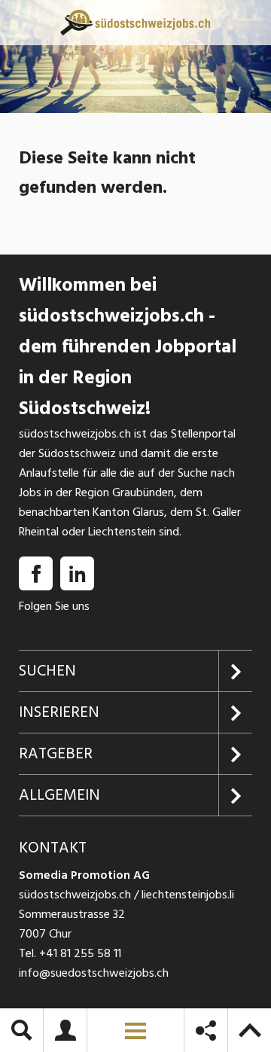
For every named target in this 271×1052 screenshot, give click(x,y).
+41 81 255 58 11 (80, 953)
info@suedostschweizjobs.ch (94, 973)
